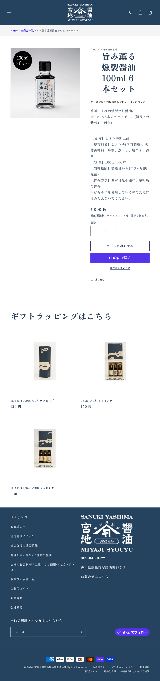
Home (14, 30)
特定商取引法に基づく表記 (135, 671)
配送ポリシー (92, 671)
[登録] (80, 632)
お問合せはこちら (95, 576)
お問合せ (16, 598)
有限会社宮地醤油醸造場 (47, 667)
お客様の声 (18, 527)
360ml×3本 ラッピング (96, 401)
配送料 (100, 215)
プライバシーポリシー (123, 667)
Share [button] (100, 279)
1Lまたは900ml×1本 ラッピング (32, 401)
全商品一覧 (27, 30)
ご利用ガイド (19, 588)
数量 (93, 223)
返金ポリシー (100, 667)
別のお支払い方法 (120, 267)
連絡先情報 (110, 671)
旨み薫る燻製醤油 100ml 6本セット (57, 30)
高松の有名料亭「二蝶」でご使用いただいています (42, 567)
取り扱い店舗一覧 (22, 579)
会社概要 (16, 607)
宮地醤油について (22, 536)
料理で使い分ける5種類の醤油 (31, 555)
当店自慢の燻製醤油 (24, 545)
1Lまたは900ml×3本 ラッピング (32, 488)
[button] (8, 12)
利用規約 (145, 667)
